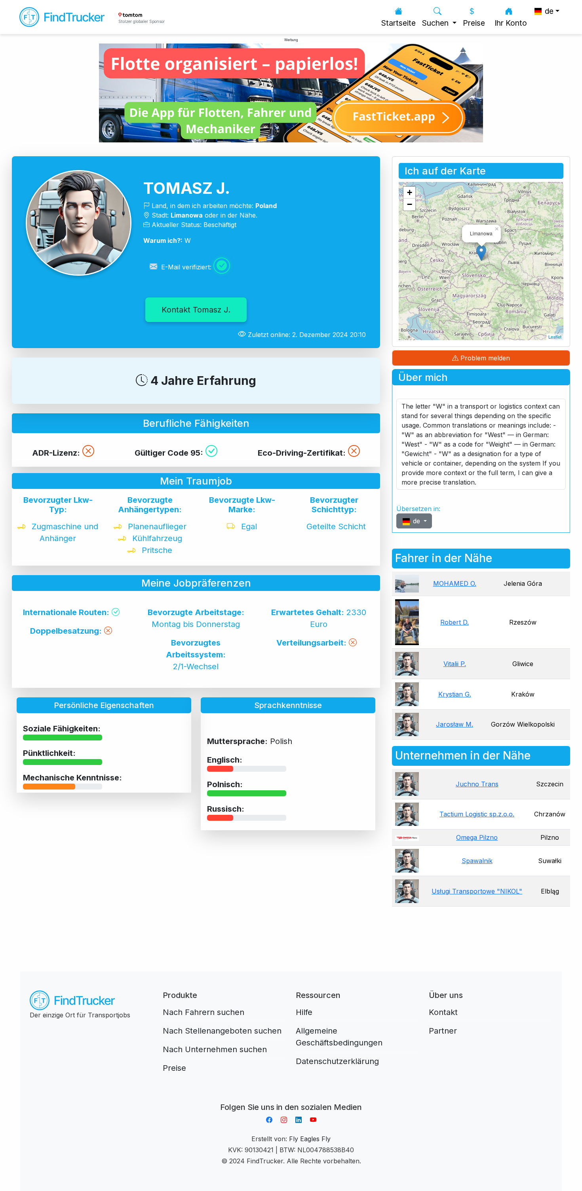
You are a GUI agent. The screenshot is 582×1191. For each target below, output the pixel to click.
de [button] (548, 11)
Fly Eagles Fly (310, 1139)
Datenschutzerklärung (337, 1061)
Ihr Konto (511, 23)
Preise (474, 23)
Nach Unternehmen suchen (215, 1049)
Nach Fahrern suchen (203, 1012)
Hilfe (304, 1012)
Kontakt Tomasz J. (196, 309)
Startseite (398, 23)
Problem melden (484, 358)
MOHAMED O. (454, 583)
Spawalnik (477, 861)
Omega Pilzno (477, 837)
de (416, 521)
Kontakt (443, 1012)
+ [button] (409, 192)
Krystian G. (454, 694)
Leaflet (554, 336)
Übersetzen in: (418, 509)
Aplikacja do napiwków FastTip (291, 1098)
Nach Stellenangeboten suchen (222, 1031)
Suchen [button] (436, 23)
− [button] (409, 204)
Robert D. (454, 622)
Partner (443, 1031)
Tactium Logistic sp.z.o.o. (476, 814)
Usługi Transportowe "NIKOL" (477, 891)
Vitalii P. (454, 664)
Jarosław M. (454, 724)
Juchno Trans (477, 784)
